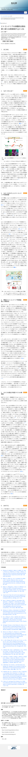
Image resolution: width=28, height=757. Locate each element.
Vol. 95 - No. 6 (7, 16)
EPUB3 (11, 41)
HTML (4, 41)
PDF (7, 41)
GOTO (25, 49)
